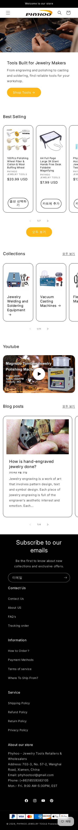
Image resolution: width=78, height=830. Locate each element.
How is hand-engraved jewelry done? (31, 464)
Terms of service (20, 669)
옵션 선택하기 (18, 203)
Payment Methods (21, 659)
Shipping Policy (19, 703)
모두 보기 (39, 232)
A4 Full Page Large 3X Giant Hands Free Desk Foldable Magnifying (50, 164)
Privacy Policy (18, 730)
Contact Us (16, 598)
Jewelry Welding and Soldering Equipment (17, 303)
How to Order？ (19, 650)
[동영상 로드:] (39, 374)
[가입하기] (65, 577)
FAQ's (12, 616)
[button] (8, 12)
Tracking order (18, 625)
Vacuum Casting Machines (48, 301)
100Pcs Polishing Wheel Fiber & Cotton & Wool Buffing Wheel (17, 163)
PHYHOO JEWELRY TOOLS (32, 823)
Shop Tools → (24, 92)
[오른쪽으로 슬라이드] (47, 221)
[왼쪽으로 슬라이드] (30, 221)
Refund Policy (18, 712)
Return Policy (17, 721)
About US (14, 607)
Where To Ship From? (23, 678)
